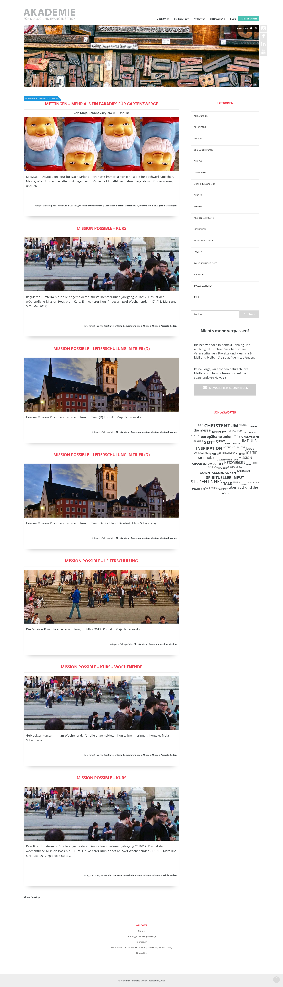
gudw (220, 441)
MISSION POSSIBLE (62, 205)
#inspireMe (200, 127)
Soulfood (199, 274)
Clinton (243, 425)
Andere (198, 138)
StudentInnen (207, 482)
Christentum (115, 325)
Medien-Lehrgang (204, 217)
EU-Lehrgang (250, 432)
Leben (214, 454)
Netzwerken (234, 462)
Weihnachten (211, 488)
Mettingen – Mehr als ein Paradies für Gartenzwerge (101, 103)
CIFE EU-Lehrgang (203, 149)
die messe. (203, 430)
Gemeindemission (114, 205)
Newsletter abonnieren (228, 388)
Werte (223, 489)
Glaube (198, 441)
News (248, 464)
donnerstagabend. (204, 183)
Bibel (201, 424)
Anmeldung (242, 28)
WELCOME (141, 925)
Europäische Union (217, 436)
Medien (198, 206)
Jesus (250, 448)
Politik (198, 251)
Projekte (199, 18)
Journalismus (201, 452)
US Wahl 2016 (253, 482)
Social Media (235, 467)
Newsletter (141, 953)
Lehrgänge (180, 18)
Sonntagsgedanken (218, 472)
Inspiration (209, 448)
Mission (147, 325)
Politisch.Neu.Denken (206, 263)
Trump (243, 484)
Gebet (235, 435)
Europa (198, 195)
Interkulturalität (234, 447)
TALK (196, 297)
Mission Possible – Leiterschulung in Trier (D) (101, 348)
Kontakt (141, 930)
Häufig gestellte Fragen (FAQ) (141, 936)
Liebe (241, 454)
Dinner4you (200, 172)
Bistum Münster (95, 205)
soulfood (243, 471)
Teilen (173, 325)
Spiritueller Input (225, 477)
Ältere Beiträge (32, 897)
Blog (233, 18)
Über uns (162, 18)
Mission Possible (160, 325)
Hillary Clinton (233, 443)
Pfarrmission (146, 205)
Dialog (48, 205)
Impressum (141, 941)
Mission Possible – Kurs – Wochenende (101, 667)
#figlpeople (201, 115)
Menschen (200, 229)
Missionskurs (131, 205)
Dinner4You (220, 432)
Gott (209, 442)
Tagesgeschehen (203, 285)
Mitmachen (217, 18)
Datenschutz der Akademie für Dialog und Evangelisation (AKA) (141, 947)
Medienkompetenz (227, 459)
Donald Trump (236, 431)
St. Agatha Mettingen (165, 205)
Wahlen (198, 489)
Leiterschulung (228, 452)
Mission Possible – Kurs (101, 228)
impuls (249, 440)
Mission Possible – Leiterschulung (101, 561)
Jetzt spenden (249, 18)
